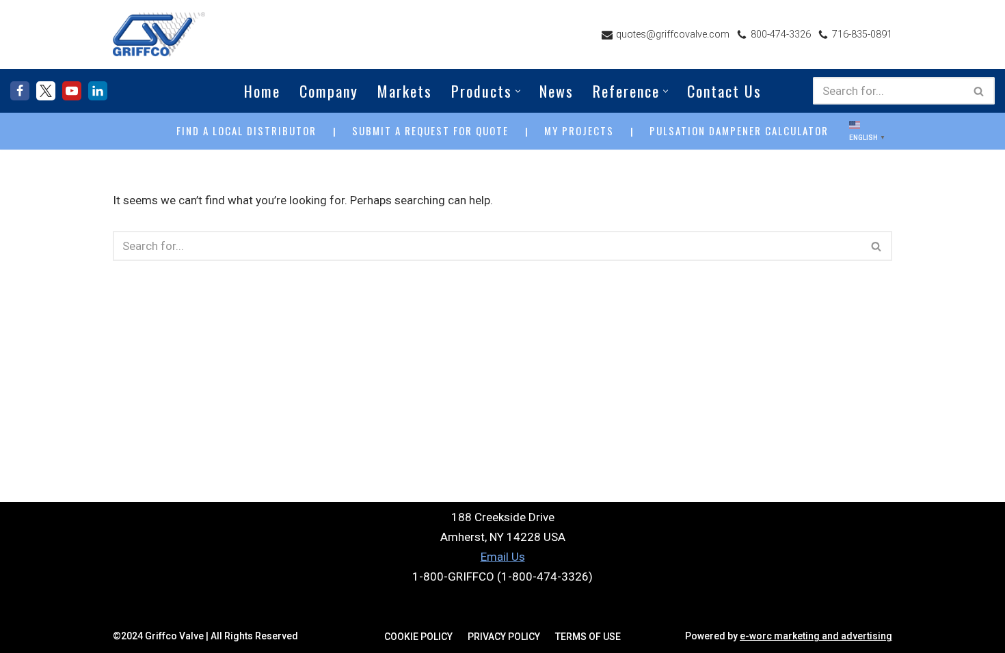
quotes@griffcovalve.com (672, 34)
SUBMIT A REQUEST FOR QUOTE (430, 130)
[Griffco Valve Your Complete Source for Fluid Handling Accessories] (159, 34)
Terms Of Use (588, 636)
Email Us (503, 557)
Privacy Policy (504, 636)
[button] (517, 91)
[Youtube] (71, 90)
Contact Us (724, 91)
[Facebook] (19, 90)
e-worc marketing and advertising (816, 635)
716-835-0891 (862, 34)
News (556, 91)
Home (262, 91)
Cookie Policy (418, 636)
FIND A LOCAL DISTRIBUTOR (246, 130)
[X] (45, 90)
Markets (404, 91)
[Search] (979, 91)
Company (328, 91)
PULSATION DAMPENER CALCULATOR (739, 130)
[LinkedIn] (97, 90)
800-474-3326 (781, 34)
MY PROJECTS (579, 130)
